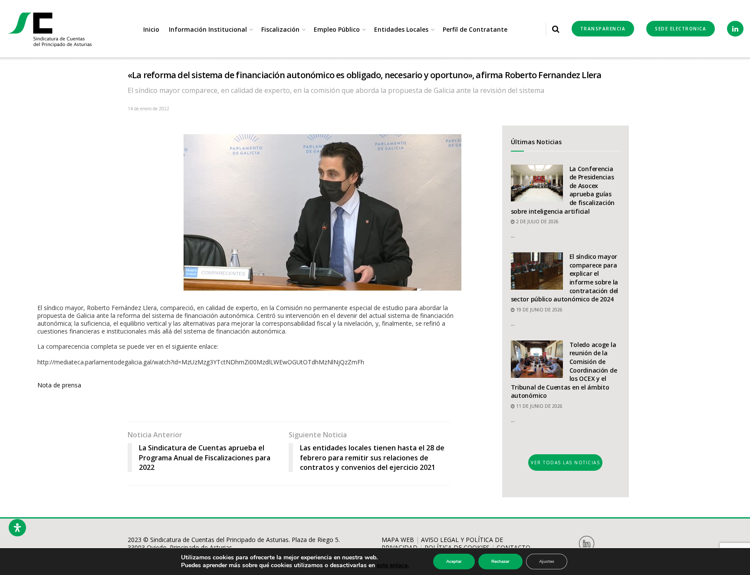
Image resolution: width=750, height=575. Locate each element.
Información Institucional (208, 29)
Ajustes (546, 561)
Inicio (151, 29)
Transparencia (603, 29)
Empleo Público (337, 29)
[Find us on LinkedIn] (735, 28)
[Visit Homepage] (50, 29)
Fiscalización (280, 29)
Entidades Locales (401, 29)
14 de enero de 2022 (148, 109)
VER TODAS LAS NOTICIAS (565, 462)
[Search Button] (555, 29)
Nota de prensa (59, 385)
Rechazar (500, 561)
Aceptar (454, 561)
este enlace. (393, 565)
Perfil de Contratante (475, 29)
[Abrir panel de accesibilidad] (17, 527)
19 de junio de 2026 (538, 310)
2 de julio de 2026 (537, 221)
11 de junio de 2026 (538, 406)
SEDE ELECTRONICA (680, 29)
